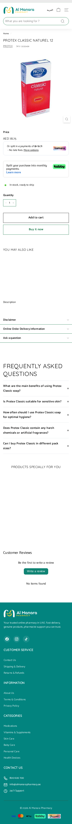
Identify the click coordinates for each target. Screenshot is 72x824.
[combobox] (36, 21)
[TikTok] (26, 639)
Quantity (8, 195)
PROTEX (8, 46)
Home (6, 33)
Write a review (36, 571)
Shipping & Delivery (14, 667)
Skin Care (9, 739)
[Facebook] (7, 639)
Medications (10, 726)
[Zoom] (66, 119)
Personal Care (12, 752)
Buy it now (36, 229)
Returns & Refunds (14, 673)
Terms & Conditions (15, 700)
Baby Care (9, 745)
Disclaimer (9, 320)
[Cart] (58, 9)
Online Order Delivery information (24, 329)
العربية (50, 10)
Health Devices (12, 758)
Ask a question (12, 338)
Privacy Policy (11, 706)
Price (6, 132)
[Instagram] (16, 639)
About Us (9, 693)
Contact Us (10, 660)
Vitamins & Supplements (17, 733)
